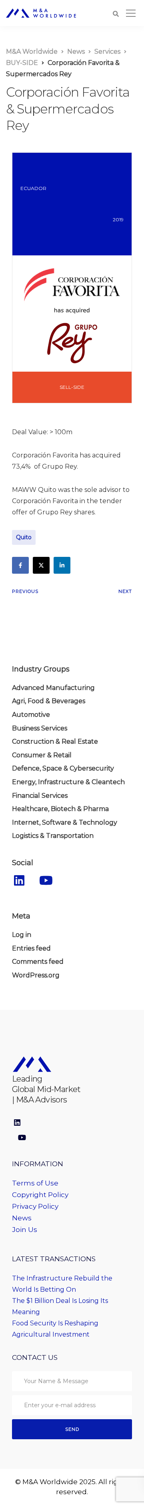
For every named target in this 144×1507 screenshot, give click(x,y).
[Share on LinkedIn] (62, 565)
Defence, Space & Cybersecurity (63, 768)
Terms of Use (35, 1183)
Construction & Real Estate (55, 741)
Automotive (31, 714)
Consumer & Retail (42, 755)
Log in (21, 935)
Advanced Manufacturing (53, 688)
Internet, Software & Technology (64, 822)
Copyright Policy (40, 1195)
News (22, 1218)
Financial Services (40, 795)
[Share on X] (41, 565)
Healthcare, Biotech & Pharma (60, 809)
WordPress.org (36, 975)
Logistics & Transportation (53, 835)
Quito (24, 537)
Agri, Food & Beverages (48, 701)
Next (125, 591)
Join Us (24, 1230)
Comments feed (38, 961)
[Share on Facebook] (20, 565)
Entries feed (31, 948)
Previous (25, 591)
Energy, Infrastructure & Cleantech (68, 782)
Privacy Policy (35, 1206)
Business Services (39, 728)
